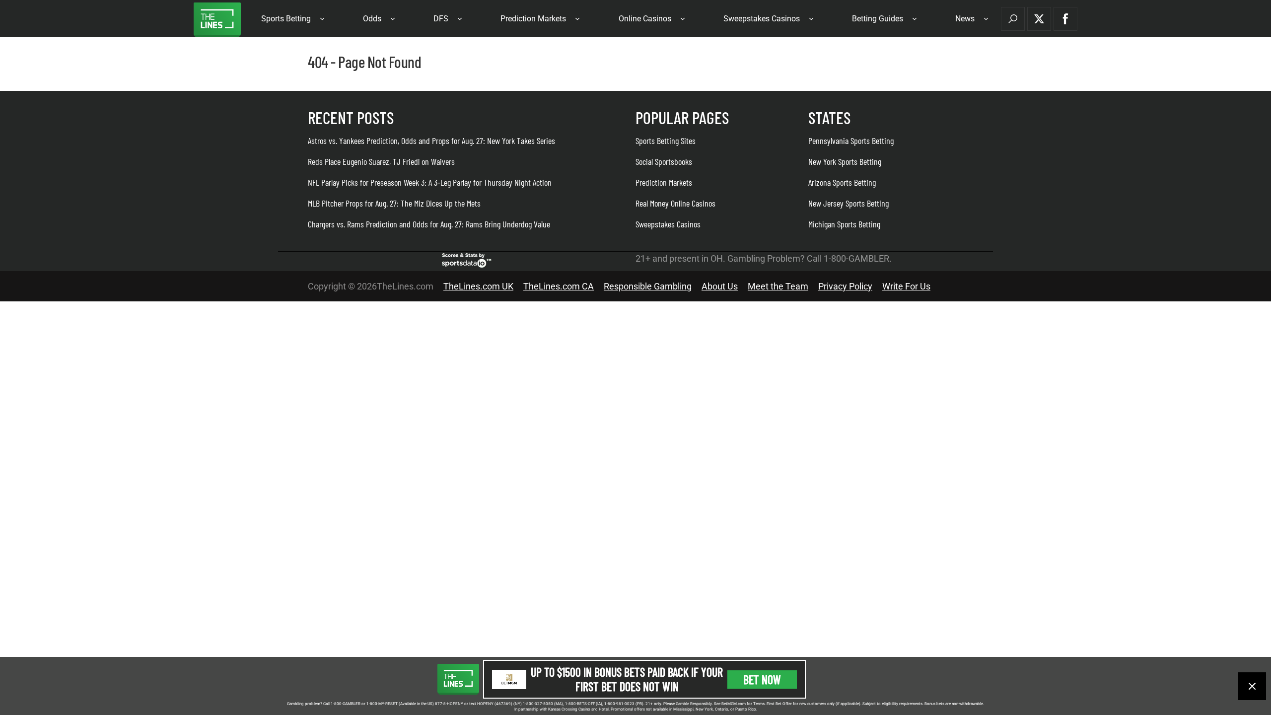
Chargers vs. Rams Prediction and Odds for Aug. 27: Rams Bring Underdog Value (429, 223)
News (965, 18)
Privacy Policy (845, 286)
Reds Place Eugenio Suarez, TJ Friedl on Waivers (381, 161)
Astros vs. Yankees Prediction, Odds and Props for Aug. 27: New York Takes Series (431, 140)
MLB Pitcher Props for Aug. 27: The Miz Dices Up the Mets (394, 203)
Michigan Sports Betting (844, 223)
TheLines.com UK (478, 286)
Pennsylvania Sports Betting (851, 140)
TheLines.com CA (558, 286)
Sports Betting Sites (666, 140)
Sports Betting (286, 18)
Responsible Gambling (648, 286)
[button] (1013, 19)
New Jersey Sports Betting (848, 203)
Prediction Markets (533, 18)
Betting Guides (877, 18)
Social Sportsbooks (664, 161)
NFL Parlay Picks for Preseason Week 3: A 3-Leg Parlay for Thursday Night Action (430, 182)
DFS (440, 18)
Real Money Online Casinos (675, 203)
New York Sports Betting (844, 161)
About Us (720, 286)
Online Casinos (645, 18)
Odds (372, 18)
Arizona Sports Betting (842, 182)
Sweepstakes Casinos (761, 18)
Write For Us (906, 286)
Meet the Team (778, 286)
